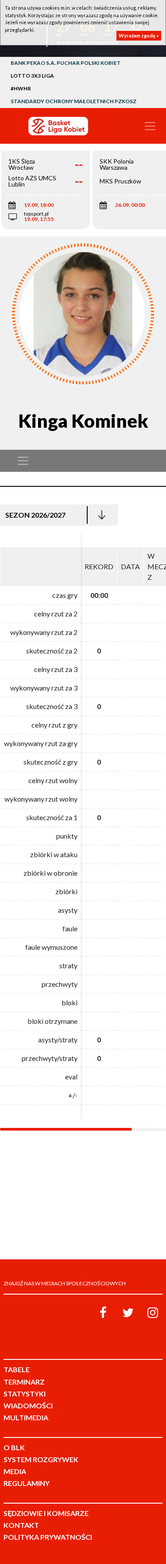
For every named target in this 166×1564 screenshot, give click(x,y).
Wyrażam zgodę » (139, 35)
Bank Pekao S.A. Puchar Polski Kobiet (66, 63)
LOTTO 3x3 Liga (32, 75)
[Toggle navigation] (150, 126)
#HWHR (21, 88)
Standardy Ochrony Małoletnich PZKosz (73, 101)
